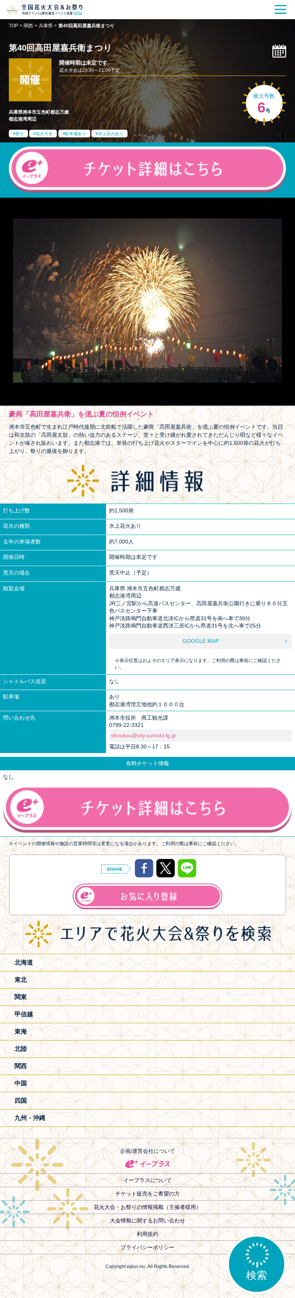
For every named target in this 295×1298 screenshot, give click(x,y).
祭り (19, 133)
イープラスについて (147, 1180)
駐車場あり (75, 133)
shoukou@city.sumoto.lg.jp (143, 735)
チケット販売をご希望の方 (147, 1194)
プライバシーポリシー (147, 1247)
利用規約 (147, 1234)
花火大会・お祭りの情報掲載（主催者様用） (147, 1207)
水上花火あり (110, 133)
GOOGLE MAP (200, 641)
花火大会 (44, 133)
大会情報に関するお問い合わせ (147, 1220)
